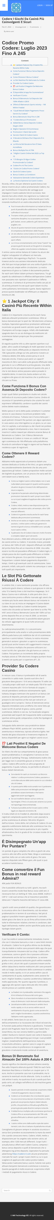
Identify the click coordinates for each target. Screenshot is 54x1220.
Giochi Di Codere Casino (22, 171)
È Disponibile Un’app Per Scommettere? (28, 92)
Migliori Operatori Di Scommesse (25, 129)
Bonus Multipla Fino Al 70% (23, 150)
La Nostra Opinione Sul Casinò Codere (28, 180)
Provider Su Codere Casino (23, 83)
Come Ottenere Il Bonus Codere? (26, 77)
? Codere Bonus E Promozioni (24, 120)
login (39, 5)
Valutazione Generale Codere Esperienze (28, 177)
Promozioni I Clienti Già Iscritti (24, 132)
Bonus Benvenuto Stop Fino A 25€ (26, 117)
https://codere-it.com (21, 1154)
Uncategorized (20, 27)
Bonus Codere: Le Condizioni (24, 174)
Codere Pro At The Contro (23, 165)
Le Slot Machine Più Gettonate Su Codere (29, 80)
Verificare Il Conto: (20, 95)
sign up (49, 5)
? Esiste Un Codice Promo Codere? (26, 168)
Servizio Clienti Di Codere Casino (25, 135)
